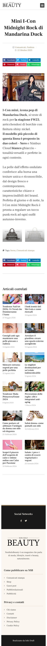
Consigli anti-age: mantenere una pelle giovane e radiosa (11, 339)
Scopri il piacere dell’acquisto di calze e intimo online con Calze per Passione (11, 458)
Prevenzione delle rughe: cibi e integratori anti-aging (33, 398)
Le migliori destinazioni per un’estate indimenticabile (33, 368)
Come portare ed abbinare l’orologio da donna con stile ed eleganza (12, 427)
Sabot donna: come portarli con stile (34, 424)
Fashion (30, 47)
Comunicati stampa (25, 250)
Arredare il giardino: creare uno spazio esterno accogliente (34, 339)
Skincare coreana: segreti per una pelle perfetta (11, 367)
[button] (42, 5)
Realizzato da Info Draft (23, 640)
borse (13, 250)
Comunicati (20, 47)
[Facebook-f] (21, 520)
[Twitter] (26, 520)
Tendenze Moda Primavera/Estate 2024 (11, 397)
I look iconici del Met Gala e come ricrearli (33, 309)
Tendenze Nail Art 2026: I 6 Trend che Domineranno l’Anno (12, 310)
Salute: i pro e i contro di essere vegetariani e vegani (33, 456)
